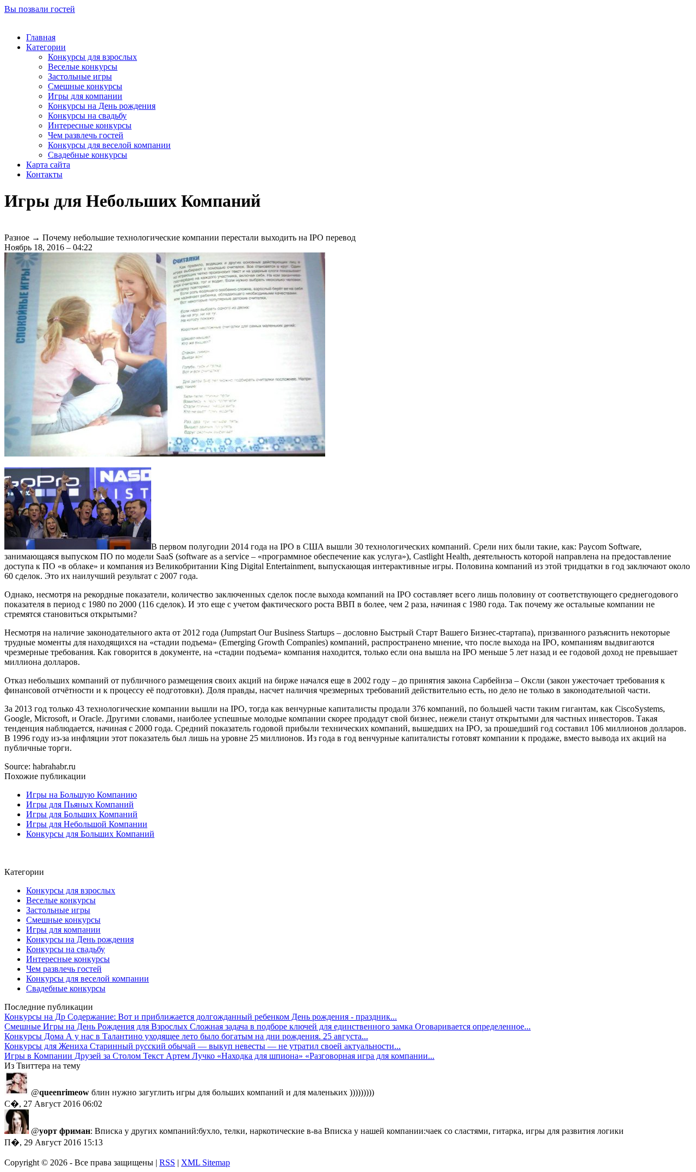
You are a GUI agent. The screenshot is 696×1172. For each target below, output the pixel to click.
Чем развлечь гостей (85, 135)
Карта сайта (48, 164)
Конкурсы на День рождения (102, 105)
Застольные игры (80, 76)
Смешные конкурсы (85, 86)
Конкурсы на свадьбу (87, 115)
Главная (40, 37)
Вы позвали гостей (39, 9)
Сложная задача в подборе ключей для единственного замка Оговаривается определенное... (267, 1026)
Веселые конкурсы (82, 66)
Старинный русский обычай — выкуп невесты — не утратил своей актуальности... (202, 1046)
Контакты (44, 174)
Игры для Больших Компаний (82, 814)
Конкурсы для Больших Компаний (90, 833)
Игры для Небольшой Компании (86, 824)
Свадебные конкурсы (87, 154)
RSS (167, 1162)
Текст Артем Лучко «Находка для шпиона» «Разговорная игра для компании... (219, 1055)
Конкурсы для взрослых (92, 56)
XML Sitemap (205, 1162)
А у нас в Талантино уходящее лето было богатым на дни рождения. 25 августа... (186, 1036)
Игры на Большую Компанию (81, 794)
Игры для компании (85, 96)
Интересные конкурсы (90, 125)
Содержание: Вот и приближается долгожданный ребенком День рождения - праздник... (200, 1016)
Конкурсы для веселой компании (109, 145)
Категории (46, 47)
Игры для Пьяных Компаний (80, 804)
